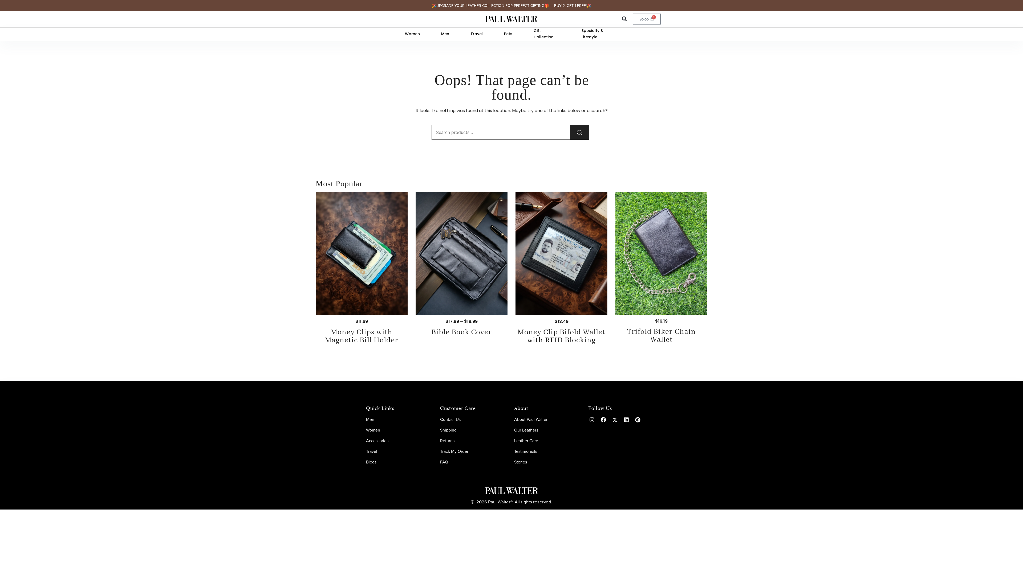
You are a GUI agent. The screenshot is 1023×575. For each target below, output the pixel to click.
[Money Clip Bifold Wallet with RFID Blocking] (561, 253)
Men (445, 33)
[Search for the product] (579, 132)
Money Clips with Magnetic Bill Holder (361, 336)
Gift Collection (544, 34)
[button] (624, 19)
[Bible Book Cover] (462, 253)
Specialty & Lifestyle (592, 34)
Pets (508, 33)
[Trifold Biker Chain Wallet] (661, 253)
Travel (476, 33)
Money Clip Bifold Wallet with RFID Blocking (561, 336)
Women (412, 33)
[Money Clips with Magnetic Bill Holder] (362, 253)
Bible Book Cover (461, 332)
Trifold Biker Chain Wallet (661, 335)
